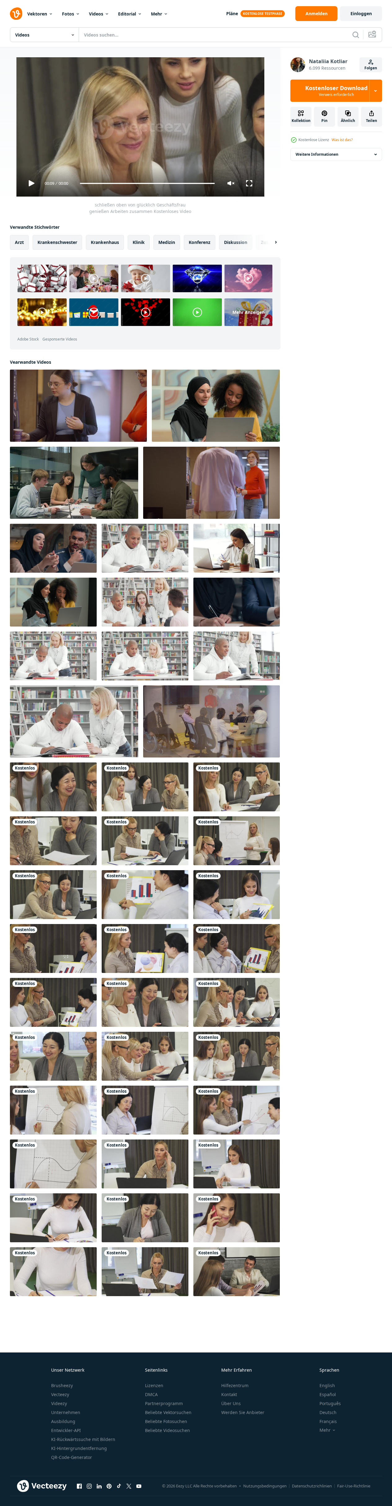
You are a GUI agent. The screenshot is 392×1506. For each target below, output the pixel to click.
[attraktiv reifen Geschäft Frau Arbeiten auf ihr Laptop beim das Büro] (145, 1163)
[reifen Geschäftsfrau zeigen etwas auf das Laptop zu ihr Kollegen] (236, 1002)
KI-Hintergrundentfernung (79, 1448)
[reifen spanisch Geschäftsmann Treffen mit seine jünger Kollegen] (236, 1271)
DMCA (151, 1394)
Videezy (59, 1403)
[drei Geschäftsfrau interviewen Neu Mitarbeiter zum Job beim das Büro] (236, 786)
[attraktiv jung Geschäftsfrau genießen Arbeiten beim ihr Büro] (236, 548)
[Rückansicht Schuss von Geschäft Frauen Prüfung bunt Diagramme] (145, 894)
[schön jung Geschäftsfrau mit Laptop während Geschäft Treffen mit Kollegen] (145, 786)
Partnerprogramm (164, 1403)
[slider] (147, 183)
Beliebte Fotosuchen (166, 1421)
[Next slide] (270, 242)
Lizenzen (154, 1385)
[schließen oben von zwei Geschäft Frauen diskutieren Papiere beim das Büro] (53, 840)
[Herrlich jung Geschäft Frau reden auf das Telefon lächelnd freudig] (236, 1217)
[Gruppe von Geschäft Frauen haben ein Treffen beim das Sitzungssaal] (236, 1056)
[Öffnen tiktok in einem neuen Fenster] (119, 1485)
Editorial (127, 14)
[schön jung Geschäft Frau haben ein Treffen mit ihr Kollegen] (53, 948)
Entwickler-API (66, 1430)
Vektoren (37, 14)
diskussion (235, 242)
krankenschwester (57, 242)
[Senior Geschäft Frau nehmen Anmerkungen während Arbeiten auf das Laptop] (145, 1217)
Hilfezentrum (235, 1385)
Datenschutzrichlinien (312, 1486)
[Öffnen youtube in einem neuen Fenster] (138, 1485)
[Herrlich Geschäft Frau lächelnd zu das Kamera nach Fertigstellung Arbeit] (236, 1163)
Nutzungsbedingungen (265, 1486)
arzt (19, 242)
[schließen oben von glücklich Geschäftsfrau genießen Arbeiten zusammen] (53, 786)
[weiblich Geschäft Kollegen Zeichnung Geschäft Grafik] (145, 1110)
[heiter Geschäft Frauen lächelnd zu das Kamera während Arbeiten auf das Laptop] (53, 894)
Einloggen (361, 13)
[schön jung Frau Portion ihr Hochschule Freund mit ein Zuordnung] (53, 655)
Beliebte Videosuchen (167, 1430)
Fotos (68, 14)
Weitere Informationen (317, 154)
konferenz (199, 242)
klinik (139, 242)
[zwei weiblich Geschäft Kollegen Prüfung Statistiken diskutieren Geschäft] (145, 948)
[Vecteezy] (16, 13)
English (327, 1385)
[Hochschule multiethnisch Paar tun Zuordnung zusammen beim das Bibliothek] (74, 721)
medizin (166, 242)
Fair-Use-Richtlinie (353, 1486)
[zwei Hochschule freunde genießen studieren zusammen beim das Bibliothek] (145, 548)
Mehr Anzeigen (248, 312)
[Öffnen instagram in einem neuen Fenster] (89, 1485)
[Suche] (355, 34)
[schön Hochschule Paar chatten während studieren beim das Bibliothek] (236, 655)
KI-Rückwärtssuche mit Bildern (83, 1439)
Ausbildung (63, 1421)
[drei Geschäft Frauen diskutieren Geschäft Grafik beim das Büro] (236, 1110)
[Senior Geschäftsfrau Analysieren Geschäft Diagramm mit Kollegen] (53, 1002)
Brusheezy (62, 1385)
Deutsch (328, 1412)
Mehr (156, 14)
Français (328, 1421)
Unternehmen (65, 1412)
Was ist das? (342, 139)
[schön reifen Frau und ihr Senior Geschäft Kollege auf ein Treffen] (145, 840)
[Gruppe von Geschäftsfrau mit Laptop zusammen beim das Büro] (145, 1056)
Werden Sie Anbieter (242, 1412)
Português (330, 1403)
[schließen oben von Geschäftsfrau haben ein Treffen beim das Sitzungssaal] (145, 1002)
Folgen (370, 68)
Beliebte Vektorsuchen (168, 1412)
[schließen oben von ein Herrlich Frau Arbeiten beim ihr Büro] (53, 1271)
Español (327, 1394)
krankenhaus (105, 242)
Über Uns (231, 1403)
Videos (96, 14)
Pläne (232, 13)
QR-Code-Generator (71, 1457)
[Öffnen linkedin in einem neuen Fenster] (99, 1485)
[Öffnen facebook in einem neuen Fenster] (79, 1485)
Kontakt (229, 1394)
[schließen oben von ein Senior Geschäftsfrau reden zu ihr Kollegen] (53, 1056)
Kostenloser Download (336, 90)
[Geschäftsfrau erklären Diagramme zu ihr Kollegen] (236, 948)
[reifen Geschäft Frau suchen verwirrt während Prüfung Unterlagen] (145, 1271)
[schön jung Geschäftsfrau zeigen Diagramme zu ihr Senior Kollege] (236, 894)
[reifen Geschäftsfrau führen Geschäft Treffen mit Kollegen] (236, 840)
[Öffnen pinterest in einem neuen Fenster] (109, 1485)
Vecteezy (60, 1394)
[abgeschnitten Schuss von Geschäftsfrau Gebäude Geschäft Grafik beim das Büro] (53, 1163)
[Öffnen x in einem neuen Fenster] (128, 1485)
